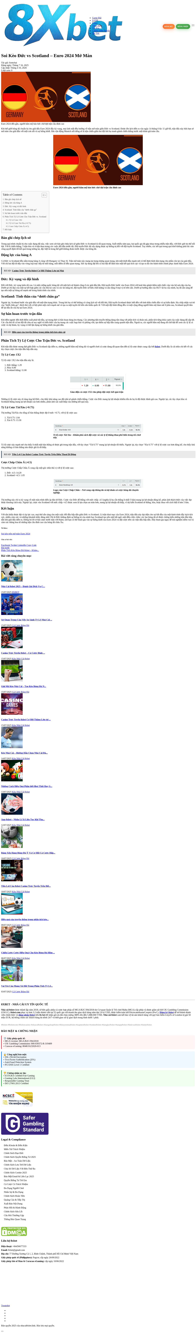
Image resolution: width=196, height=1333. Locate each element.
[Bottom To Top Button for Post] (2, 1331)
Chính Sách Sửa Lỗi (13, 1211)
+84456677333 (19, 1246)
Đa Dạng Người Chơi (14, 1188)
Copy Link (31, 545)
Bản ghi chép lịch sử (13, 199)
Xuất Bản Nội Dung (13, 1203)
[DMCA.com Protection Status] (14, 1235)
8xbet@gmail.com (16, 1250)
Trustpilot (5, 1305)
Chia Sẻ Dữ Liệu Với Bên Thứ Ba (19, 1168)
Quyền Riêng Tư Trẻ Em (15, 1180)
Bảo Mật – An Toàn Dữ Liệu (17, 1161)
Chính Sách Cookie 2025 (15, 1172)
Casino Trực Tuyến (101, 30)
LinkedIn (22, 545)
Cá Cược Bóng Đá (20, 625)
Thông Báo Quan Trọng (15, 1219)
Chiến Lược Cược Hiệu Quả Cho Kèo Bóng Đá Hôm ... (28, 952)
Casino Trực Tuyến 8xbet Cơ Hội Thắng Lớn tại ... (26, 719)
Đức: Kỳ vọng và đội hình (15, 206)
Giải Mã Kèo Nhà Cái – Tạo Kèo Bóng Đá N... (23, 686)
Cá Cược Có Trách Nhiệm (16, 1184)
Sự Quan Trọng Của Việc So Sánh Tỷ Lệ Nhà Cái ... (26, 620)
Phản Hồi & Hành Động (15, 1207)
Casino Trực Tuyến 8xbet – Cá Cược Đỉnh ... (23, 653)
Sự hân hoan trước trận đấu (16, 213)
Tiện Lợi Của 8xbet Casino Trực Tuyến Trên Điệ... (26, 886)
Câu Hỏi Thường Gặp (14, 1215)
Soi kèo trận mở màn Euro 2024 (15, 533)
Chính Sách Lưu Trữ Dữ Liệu (17, 1164)
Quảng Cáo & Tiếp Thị (14, 1200)
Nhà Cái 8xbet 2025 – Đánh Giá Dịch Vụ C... (23, 586)
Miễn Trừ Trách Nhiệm (14, 1149)
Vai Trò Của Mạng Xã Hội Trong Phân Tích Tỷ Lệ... (27, 986)
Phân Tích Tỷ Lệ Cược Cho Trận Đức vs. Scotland (25, 216)
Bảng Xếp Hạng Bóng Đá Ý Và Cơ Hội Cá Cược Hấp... (28, 853)
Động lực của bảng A (13, 203)
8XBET (15, 592)
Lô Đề (95, 20)
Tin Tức (95, 33)
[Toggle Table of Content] (42, 195)
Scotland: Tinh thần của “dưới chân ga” (21, 210)
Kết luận (8, 229)
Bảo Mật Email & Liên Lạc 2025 (19, 1176)
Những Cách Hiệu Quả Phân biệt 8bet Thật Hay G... (26, 786)
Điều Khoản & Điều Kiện (15, 1145)
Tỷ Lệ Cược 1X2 (15, 220)
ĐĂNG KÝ (168, 26)
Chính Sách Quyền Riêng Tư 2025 (20, 1157)
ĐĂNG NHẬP (183, 26)
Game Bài (96, 18)
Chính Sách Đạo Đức (14, 1153)
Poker (94, 23)
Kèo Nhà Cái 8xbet (21, 658)
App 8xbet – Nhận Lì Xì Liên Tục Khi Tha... (23, 819)
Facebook (6, 545)
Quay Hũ (96, 25)
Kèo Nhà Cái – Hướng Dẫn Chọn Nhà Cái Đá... (24, 753)
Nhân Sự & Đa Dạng (13, 1192)
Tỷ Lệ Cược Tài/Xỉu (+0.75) (20, 223)
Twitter (14, 545)
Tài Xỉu (95, 28)
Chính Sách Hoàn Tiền (14, 1196)
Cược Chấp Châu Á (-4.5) (19, 226)
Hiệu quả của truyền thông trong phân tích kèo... (25, 919)
